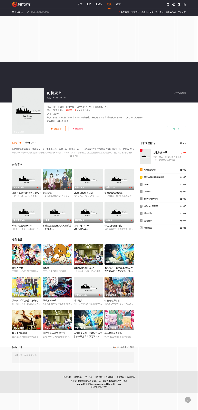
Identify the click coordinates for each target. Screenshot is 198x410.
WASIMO (148, 191)
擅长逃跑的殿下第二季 (84, 267)
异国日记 (47, 192)
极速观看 (78, 129)
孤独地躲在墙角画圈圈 (154, 177)
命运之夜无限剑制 (113, 225)
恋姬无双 (148, 221)
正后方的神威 (49, 300)
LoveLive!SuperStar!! (83, 192)
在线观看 (56, 129)
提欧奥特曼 (17, 267)
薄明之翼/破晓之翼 (113, 192)
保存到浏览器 (180, 92)
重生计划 (148, 213)
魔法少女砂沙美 (151, 206)
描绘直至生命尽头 (113, 333)
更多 (183, 143)
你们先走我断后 (112, 300)
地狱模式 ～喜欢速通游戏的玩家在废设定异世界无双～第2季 (119, 270)
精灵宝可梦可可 (151, 199)
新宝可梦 (78, 300)
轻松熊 (46, 267)
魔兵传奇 (148, 228)
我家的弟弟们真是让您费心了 (26, 300)
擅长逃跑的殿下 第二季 (54, 333)
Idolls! (146, 184)
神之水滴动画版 (19, 333)
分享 (176, 129)
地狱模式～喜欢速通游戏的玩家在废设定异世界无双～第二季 (88, 336)
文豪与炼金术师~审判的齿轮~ (26, 192)
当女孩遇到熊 (150, 170)
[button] (18, 143)
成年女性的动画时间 (22, 225)
